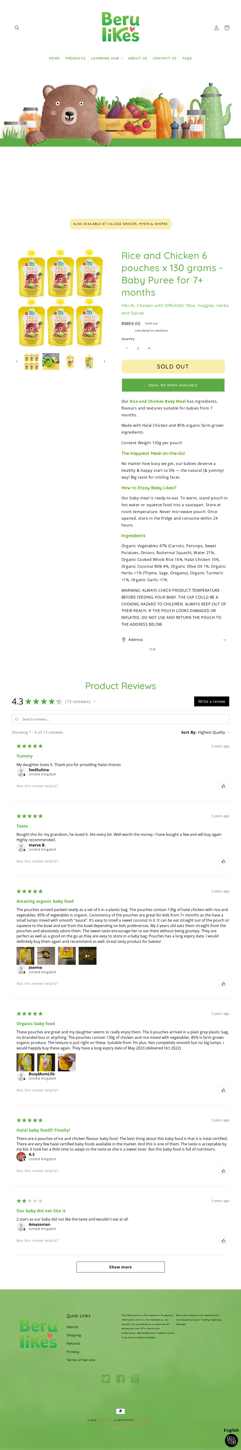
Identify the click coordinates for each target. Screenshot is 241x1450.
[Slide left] (17, 361)
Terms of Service (81, 1360)
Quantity (128, 339)
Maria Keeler (144, 1420)
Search (72, 1327)
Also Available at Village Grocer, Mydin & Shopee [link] (120, 224)
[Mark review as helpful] (223, 786)
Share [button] (132, 659)
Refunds (73, 1343)
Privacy (73, 1352)
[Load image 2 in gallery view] (50, 361)
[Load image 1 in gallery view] (31, 361)
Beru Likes (105, 1420)
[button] (17, 28)
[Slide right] (104, 361)
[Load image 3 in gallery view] (70, 361)
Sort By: (189, 732)
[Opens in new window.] (24, 775)
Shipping (127, 330)
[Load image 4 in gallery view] (89, 361)
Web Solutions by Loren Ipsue (132, 1424)
